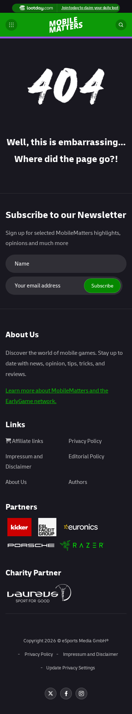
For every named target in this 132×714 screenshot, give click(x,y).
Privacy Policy (85, 441)
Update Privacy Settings (70, 668)
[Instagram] (81, 693)
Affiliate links (27, 441)
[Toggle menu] (11, 25)
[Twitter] (50, 693)
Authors (78, 482)
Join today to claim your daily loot (89, 7)
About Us (16, 482)
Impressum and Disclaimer (90, 654)
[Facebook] (66, 693)
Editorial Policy (86, 456)
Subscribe (102, 286)
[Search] (120, 24)
